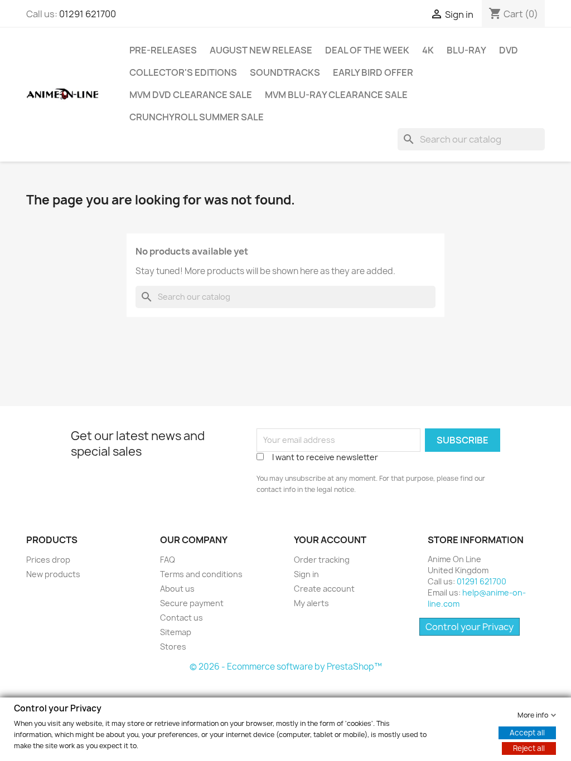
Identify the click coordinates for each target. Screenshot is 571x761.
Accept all (527, 732)
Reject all (529, 748)
